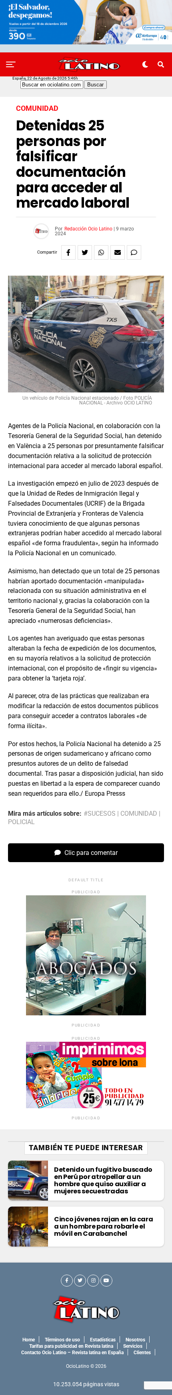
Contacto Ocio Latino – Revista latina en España (72, 1352)
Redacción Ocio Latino (88, 229)
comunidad (138, 814)
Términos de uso (62, 1340)
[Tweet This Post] (85, 252)
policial (21, 822)
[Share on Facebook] (68, 252)
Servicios (132, 1346)
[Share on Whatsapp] (101, 252)
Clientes (142, 1352)
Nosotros (135, 1340)
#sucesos (100, 814)
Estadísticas (103, 1340)
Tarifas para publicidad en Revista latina (71, 1346)
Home (28, 1340)
